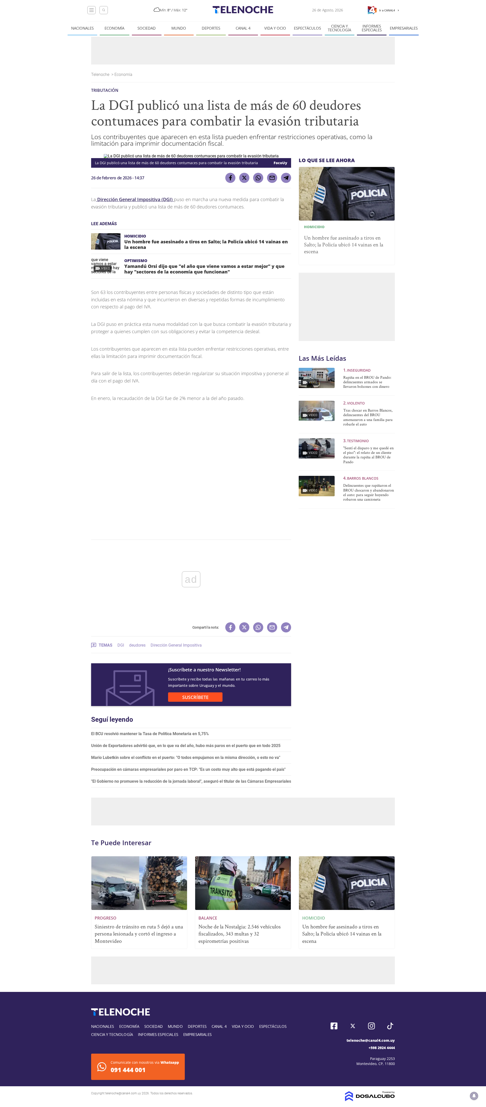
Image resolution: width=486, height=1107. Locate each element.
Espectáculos (307, 28)
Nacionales (82, 28)
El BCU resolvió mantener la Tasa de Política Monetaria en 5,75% (150, 733)
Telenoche (100, 74)
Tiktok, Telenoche (390, 1026)
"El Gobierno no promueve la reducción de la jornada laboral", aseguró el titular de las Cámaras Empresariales (191, 781)
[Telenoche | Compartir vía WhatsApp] (258, 178)
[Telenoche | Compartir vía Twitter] (244, 178)
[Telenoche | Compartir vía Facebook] (230, 178)
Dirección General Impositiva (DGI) (135, 199)
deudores (137, 645)
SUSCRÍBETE (195, 697)
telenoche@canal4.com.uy (371, 1040)
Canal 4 (243, 28)
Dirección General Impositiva (176, 645)
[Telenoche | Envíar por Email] (272, 178)
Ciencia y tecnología (339, 28)
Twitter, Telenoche (352, 1026)
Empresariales (404, 28)
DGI (120, 645)
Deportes (211, 28)
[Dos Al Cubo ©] (370, 1099)
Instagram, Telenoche (371, 1026)
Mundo (178, 28)
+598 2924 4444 (382, 1047)
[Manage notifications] (474, 1096)
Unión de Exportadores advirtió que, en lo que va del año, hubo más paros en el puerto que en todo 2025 (185, 745)
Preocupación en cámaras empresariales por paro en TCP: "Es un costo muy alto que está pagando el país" (188, 769)
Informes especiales (372, 28)
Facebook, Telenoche (334, 1026)
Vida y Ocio (275, 28)
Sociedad (146, 28)
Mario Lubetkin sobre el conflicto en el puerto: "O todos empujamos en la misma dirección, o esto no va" (185, 757)
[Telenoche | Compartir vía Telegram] (286, 178)
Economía (114, 28)
